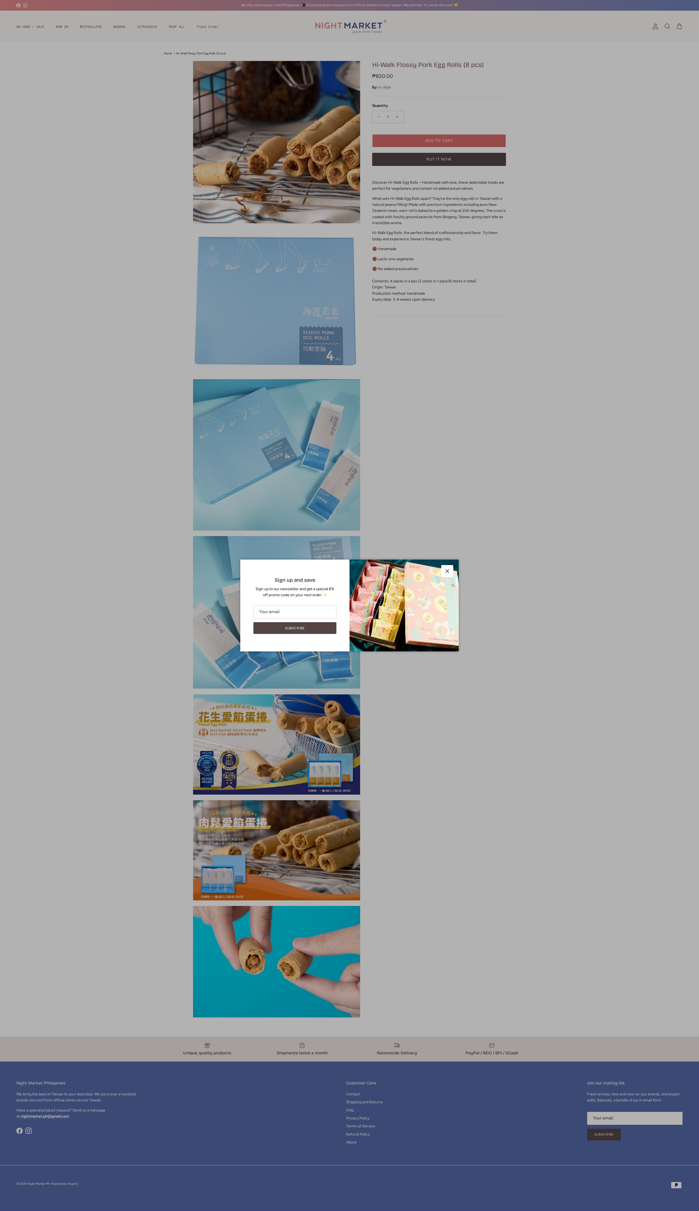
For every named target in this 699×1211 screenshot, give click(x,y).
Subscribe (295, 628)
